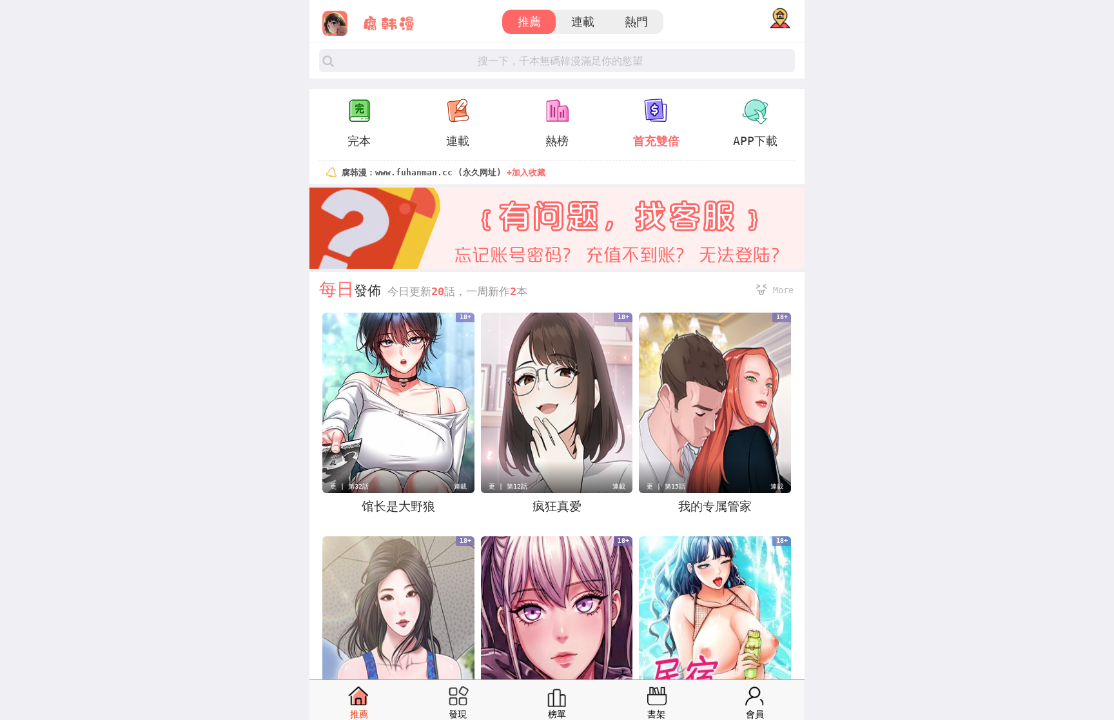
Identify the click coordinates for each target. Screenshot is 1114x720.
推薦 (529, 21)
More (783, 290)
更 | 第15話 (666, 486)
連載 (582, 21)
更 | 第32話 (349, 486)
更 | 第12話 (508, 486)
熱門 (636, 21)
